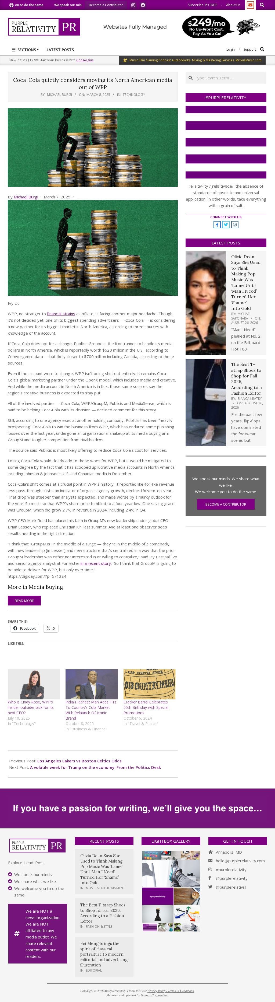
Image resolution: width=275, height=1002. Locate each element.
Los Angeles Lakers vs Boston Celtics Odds (79, 760)
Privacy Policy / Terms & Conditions (170, 991)
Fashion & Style (99, 926)
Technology (134, 94)
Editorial (94, 970)
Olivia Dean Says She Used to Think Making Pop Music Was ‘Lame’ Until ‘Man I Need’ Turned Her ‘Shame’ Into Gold (245, 282)
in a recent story (95, 563)
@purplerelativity (232, 878)
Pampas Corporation (154, 995)
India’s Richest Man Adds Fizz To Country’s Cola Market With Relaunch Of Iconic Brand (91, 710)
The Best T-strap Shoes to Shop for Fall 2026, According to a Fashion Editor (102, 913)
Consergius (84, 60)
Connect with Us (225, 217)
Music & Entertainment (105, 888)
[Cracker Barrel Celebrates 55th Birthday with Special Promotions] (150, 684)
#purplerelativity (231, 869)
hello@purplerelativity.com (240, 860)
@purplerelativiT (231, 887)
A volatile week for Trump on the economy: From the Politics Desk (95, 767)
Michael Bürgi (26, 196)
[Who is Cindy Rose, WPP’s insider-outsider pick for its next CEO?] (34, 684)
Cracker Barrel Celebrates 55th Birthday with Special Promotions (146, 707)
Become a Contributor (225, 504)
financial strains (61, 313)
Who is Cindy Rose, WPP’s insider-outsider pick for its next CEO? (31, 707)
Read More (24, 600)
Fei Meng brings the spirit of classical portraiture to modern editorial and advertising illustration (104, 954)
